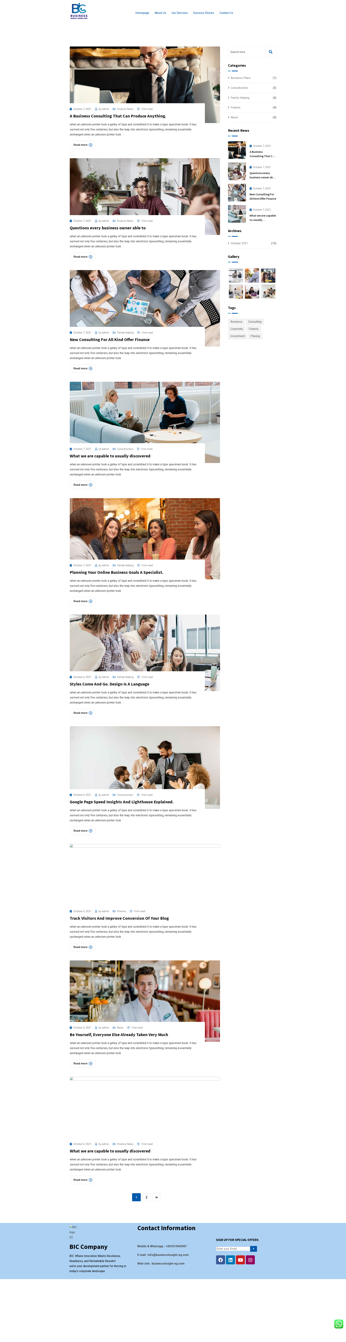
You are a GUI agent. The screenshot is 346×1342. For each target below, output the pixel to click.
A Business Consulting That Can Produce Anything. (118, 116)
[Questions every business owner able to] (237, 171)
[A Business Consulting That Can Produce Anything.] (237, 150)
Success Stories (203, 13)
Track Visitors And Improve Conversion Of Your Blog (119, 918)
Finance (121, 109)
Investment (237, 336)
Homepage (142, 13)
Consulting (254, 321)
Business (236, 321)
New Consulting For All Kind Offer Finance (110, 339)
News (130, 109)
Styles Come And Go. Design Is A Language (109, 684)
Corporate (236, 329)
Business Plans (240, 78)
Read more (81, 144)
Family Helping (125, 332)
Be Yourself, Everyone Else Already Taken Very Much (119, 1034)
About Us (160, 13)
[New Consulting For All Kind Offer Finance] (237, 192)
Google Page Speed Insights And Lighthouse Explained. (122, 802)
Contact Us (226, 13)
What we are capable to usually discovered (110, 456)
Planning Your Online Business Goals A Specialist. (116, 572)
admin (105, 109)
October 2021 (239, 243)
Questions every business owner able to (108, 228)
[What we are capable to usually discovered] (237, 214)
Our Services (180, 13)
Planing (255, 336)
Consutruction (125, 449)
